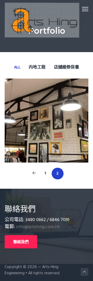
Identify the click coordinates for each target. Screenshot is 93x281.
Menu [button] (79, 8)
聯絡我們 (21, 241)
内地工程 (37, 67)
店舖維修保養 (66, 67)
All (17, 67)
